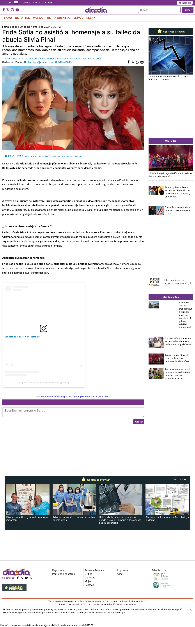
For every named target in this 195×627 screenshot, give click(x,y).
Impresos (122, 570)
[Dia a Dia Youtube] (17, 9)
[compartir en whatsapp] (137, 62)
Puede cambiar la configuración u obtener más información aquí (93, 612)
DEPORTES (22, 17)
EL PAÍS (78, 17)
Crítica (88, 573)
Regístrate (58, 570)
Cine (119, 573)
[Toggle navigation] (16, 2)
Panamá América (94, 570)
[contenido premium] (14, 587)
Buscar (187, 9)
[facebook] (18, 577)
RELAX (90, 17)
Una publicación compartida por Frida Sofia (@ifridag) (44, 382)
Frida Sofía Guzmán (49, 156)
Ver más (178, 479)
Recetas (89, 584)
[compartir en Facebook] (128, 62)
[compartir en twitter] (133, 62)
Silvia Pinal (30, 156)
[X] (22, 577)
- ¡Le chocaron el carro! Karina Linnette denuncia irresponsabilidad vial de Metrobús (53, 58)
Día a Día (90, 577)
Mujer (88, 581)
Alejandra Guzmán (72, 156)
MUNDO (38, 17)
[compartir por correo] (142, 62)
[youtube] (26, 577)
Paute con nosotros (63, 573)
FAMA (8, 17)
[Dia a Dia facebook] (4, 9)
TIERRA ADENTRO (58, 17)
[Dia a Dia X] (8, 9)
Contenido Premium (174, 31)
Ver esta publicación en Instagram (22, 336)
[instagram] (31, 577)
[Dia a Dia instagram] (13, 9)
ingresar (186, 2)
